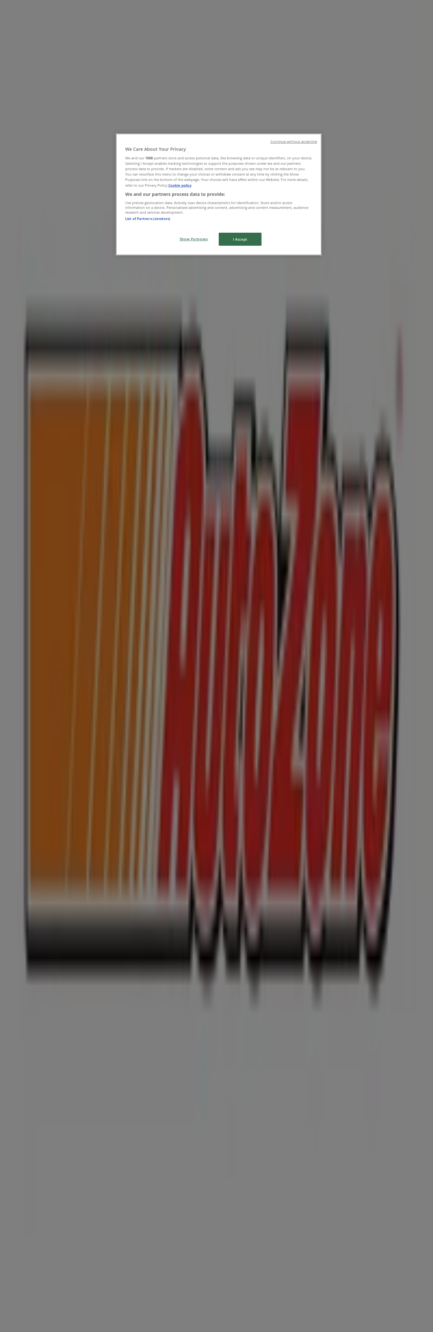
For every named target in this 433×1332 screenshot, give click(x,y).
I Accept (240, 239)
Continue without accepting (293, 141)
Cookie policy (179, 185)
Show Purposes (194, 238)
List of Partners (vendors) (147, 218)
